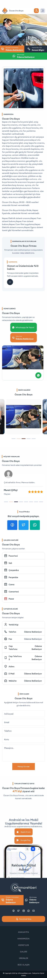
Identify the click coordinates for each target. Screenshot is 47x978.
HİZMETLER (23, 945)
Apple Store (25, 832)
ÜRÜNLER (23, 958)
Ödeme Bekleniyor (33, 632)
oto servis (29, 795)
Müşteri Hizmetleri (12, 900)
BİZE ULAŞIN (23, 964)
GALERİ (23, 951)
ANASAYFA (23, 932)
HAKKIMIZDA (23, 938)
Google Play (25, 840)
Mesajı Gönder (24, 766)
